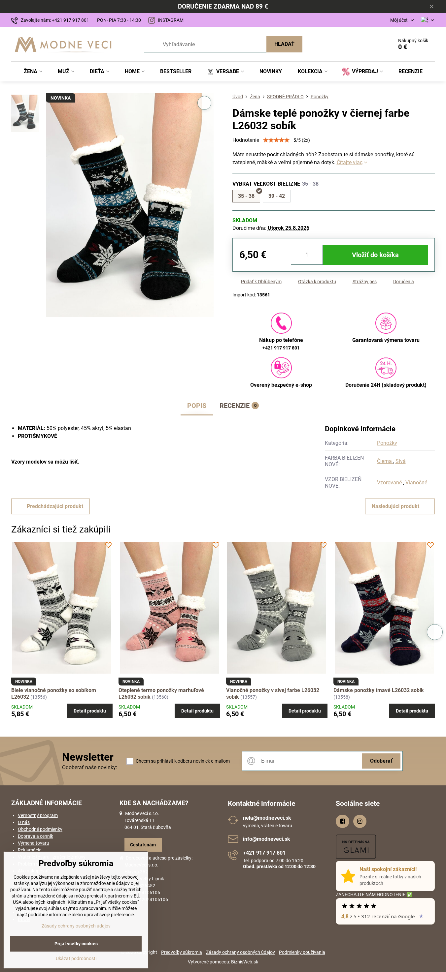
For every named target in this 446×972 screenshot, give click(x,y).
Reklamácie (29, 850)
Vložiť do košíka (375, 255)
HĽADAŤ (284, 44)
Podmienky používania (302, 952)
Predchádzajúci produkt (55, 506)
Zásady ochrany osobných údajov (240, 952)
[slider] (276, 140)
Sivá (400, 461)
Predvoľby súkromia (181, 952)
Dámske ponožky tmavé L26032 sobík (378, 690)
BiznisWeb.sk (244, 961)
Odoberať (381, 761)
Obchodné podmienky (40, 829)
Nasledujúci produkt (395, 506)
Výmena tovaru (33, 843)
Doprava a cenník (35, 836)
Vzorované (390, 482)
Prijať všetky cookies (76, 943)
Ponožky (387, 443)
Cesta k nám (143, 844)
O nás (24, 822)
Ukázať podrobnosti (76, 958)
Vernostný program (38, 815)
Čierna (385, 461)
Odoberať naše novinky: (89, 767)
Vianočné (416, 482)
